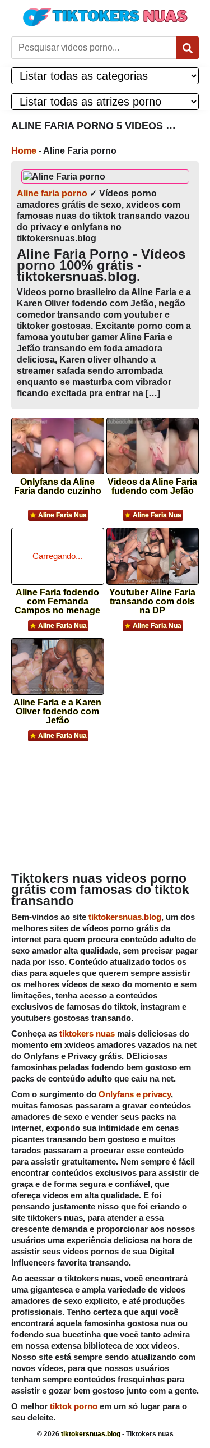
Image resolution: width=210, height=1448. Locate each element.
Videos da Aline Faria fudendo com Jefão (152, 487)
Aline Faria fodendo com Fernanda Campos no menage (57, 598)
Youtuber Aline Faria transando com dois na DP (152, 598)
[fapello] (105, 794)
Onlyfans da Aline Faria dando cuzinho (57, 487)
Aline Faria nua (62, 515)
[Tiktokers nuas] (105, 17)
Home (23, 150)
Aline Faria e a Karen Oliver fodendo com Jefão (57, 708)
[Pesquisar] (187, 47)
